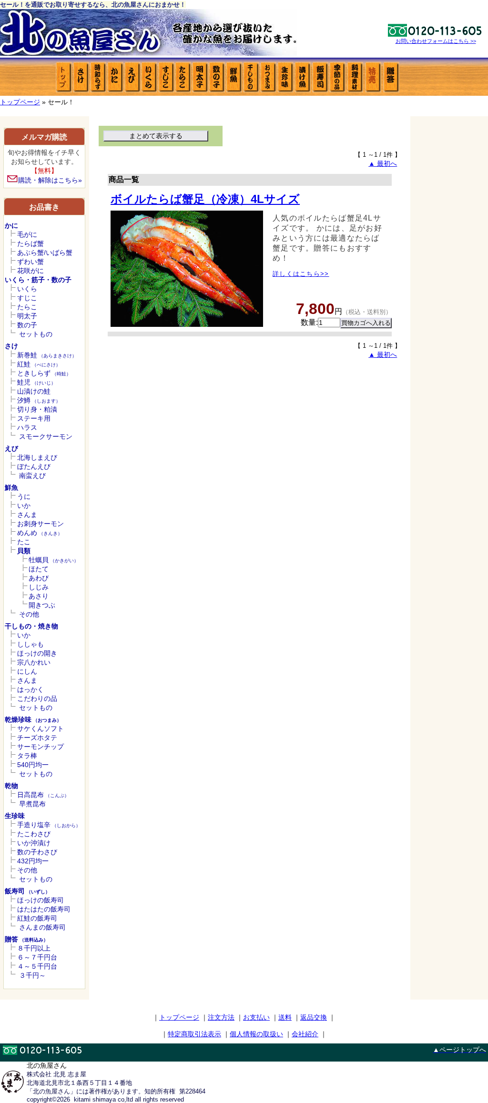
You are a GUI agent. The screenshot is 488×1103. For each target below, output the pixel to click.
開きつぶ (42, 605)
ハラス (27, 427)
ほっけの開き (37, 653)
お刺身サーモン (40, 523)
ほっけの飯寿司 (40, 900)
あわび (39, 578)
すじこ (27, 298)
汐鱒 (39, 400)
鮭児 (36, 382)
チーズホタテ (37, 737)
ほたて (39, 569)
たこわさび (34, 834)
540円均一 (33, 765)
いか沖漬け (34, 843)
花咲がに (30, 270)
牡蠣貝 (54, 560)
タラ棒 (27, 755)
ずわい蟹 (30, 261)
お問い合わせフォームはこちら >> (436, 41)
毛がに (27, 234)
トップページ (20, 102)
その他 (29, 614)
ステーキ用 (34, 418)
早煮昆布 (32, 804)
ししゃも (30, 644)
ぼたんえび (34, 466)
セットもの (35, 334)
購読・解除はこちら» (50, 180)
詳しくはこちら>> (301, 273)
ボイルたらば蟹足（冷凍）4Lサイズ (205, 198)
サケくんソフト (40, 728)
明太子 (27, 316)
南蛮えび (32, 475)
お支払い (256, 1017)
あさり (39, 596)
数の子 (27, 325)
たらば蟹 (30, 243)
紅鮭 (39, 364)
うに (23, 496)
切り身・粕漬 (37, 409)
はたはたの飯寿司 (44, 909)
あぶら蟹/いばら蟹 (44, 252)
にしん (27, 671)
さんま (27, 514)
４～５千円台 (37, 966)
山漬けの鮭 (34, 391)
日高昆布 (43, 795)
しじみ (39, 587)
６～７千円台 (37, 957)
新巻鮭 (47, 355)
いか (23, 505)
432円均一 (33, 861)
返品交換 (313, 1017)
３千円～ (32, 975)
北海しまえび (37, 457)
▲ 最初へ (382, 163)
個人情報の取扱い (256, 1034)
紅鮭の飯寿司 (37, 918)
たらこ (27, 307)
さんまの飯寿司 (42, 927)
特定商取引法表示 (194, 1034)
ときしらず (44, 373)
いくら (27, 289)
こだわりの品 (37, 698)
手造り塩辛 (49, 825)
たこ (23, 542)
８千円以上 (34, 948)
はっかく (30, 689)
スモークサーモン (45, 436)
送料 (285, 1017)
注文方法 (221, 1017)
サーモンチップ (40, 746)
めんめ (39, 532)
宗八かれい (34, 662)
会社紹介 (305, 1034)
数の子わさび (37, 852)
